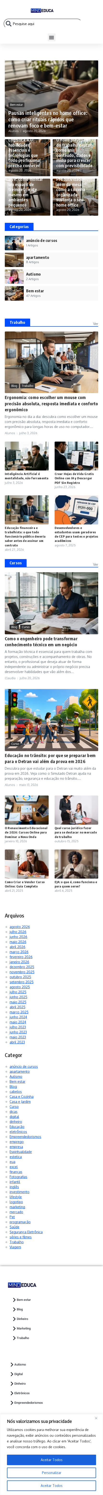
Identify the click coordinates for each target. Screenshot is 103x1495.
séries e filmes (21, 1237)
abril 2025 (17, 1007)
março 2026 (19, 952)
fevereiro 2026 (21, 957)
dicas (13, 1112)
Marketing (24, 1328)
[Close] (98, 1418)
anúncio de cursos (24, 1066)
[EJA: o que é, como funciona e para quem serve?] (76, 864)
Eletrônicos (22, 1393)
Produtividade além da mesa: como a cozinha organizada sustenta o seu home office (70, 192)
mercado (16, 1212)
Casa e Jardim (20, 1102)
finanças (16, 1172)
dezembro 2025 (22, 967)
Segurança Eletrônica (26, 1232)
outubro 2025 (20, 977)
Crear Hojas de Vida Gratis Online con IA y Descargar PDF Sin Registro (74, 478)
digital (14, 1117)
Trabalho (17, 322)
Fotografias (18, 1177)
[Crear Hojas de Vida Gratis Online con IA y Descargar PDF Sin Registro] (76, 456)
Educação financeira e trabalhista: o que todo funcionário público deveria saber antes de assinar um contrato (25, 536)
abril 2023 (17, 1042)
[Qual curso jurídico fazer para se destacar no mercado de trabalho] (76, 810)
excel (14, 1167)
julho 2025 (18, 992)
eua (12, 1162)
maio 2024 (18, 1022)
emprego (17, 1142)
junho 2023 (18, 1032)
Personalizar (51, 1473)
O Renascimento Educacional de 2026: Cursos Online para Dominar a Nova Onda (26, 832)
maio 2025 (18, 1002)
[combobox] (43, 24)
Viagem (15, 1247)
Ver (95, 324)
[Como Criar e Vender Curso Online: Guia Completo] (27, 864)
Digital (18, 1374)
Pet (12, 1217)
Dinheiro (22, 1319)
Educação (17, 1127)
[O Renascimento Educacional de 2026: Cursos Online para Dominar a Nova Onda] (27, 810)
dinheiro (16, 1122)
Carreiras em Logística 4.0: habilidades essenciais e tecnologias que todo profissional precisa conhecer (24, 150)
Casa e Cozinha (22, 1097)
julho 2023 (18, 1027)
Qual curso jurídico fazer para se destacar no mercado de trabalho (76, 832)
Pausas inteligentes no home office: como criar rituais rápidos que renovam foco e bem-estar (47, 119)
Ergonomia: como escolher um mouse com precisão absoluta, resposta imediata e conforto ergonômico (51, 403)
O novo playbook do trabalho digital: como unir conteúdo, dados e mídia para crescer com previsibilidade (74, 152)
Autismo (16, 1076)
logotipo (16, 1202)
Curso (25, 627)
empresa (16, 1147)
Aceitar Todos (52, 1486)
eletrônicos (18, 1132)
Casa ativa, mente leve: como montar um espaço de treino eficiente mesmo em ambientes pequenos (25, 189)
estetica (16, 1157)
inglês (14, 1187)
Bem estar (16, 105)
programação (20, 1222)
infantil (15, 1182)
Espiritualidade (21, 1152)
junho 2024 (18, 1017)
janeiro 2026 (19, 962)
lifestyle (16, 1197)
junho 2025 (18, 997)
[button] (52, 37)
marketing (17, 1207)
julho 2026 (18, 932)
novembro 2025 (22, 972)
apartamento (20, 1071)
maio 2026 (18, 942)
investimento (19, 1192)
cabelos (16, 1091)
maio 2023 (18, 1037)
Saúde (14, 1227)
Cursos (16, 563)
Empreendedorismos (25, 1137)
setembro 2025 (22, 982)
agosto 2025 (20, 987)
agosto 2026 (20, 927)
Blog (14, 386)
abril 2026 (17, 947)
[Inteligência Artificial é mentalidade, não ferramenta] (27, 456)
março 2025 (19, 1012)
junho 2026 (18, 937)
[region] (51, 1454)
